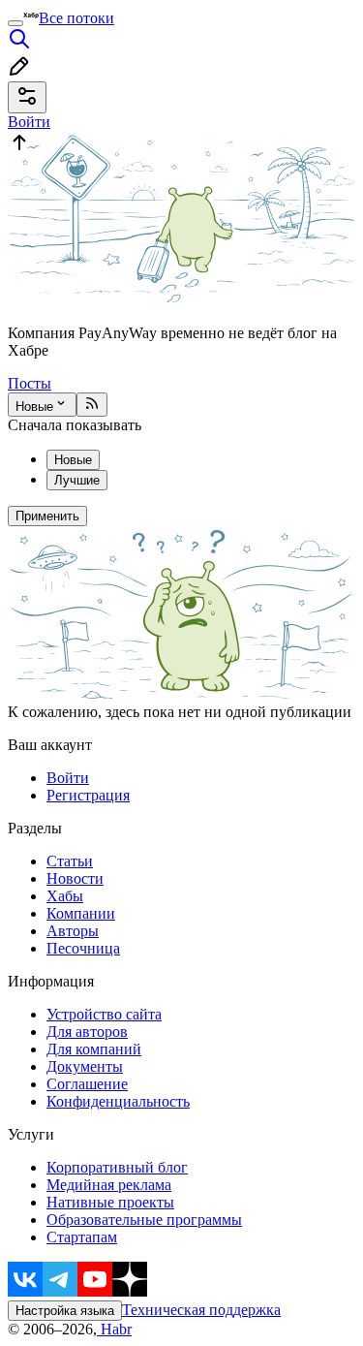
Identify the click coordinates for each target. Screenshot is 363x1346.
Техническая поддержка (201, 1309)
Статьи (69, 861)
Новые (34, 406)
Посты (29, 383)
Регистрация (88, 795)
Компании (80, 913)
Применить (47, 516)
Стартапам (81, 1237)
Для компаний (93, 1049)
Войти (67, 777)
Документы (84, 1066)
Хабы (64, 896)
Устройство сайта (104, 1014)
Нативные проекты (110, 1202)
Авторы (72, 931)
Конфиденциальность (118, 1101)
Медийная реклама (108, 1184)
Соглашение (87, 1084)
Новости (75, 878)
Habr (114, 1329)
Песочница (83, 948)
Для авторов (87, 1031)
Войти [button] (29, 121)
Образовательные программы (144, 1219)
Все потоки (76, 18)
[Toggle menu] (15, 23)
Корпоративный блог (117, 1167)
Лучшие (77, 480)
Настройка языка (64, 1310)
